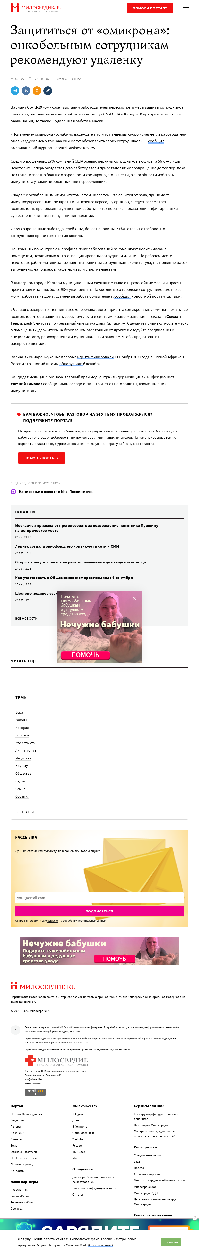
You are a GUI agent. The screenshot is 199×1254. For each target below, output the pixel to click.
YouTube (77, 1139)
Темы (14, 1145)
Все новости (26, 618)
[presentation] (99, 897)
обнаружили (71, 363)
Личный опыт (25, 750)
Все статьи (24, 812)
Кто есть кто (25, 743)
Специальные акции (147, 1155)
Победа (139, 1168)
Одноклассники (83, 1133)
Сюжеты (16, 1139)
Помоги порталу (150, 8)
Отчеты (77, 1194)
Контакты (17, 1171)
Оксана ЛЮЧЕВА (68, 78)
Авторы (16, 1126)
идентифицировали (95, 356)
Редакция (17, 1120)
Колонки (22, 735)
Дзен (75, 1120)
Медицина (23, 758)
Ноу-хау (21, 765)
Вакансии (17, 1133)
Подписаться (100, 911)
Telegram (78, 1114)
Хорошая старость (147, 1174)
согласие (52, 920)
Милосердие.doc (145, 1187)
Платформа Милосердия (151, 1125)
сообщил (156, 141)
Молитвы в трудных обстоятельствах (160, 1180)
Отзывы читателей (24, 1152)
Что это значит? (100, 1245)
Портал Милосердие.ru (26, 1114)
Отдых (20, 781)
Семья (20, 788)
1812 (137, 1161)
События (22, 796)
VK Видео (78, 1152)
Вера (19, 712)
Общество (23, 773)
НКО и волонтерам (24, 1158)
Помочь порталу (41, 458)
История (22, 727)
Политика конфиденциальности (94, 1188)
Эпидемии (18, 483)
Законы (21, 719)
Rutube (77, 1145)
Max (75, 1158)
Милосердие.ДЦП (146, 1193)
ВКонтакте (79, 1126)
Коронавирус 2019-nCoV (43, 483)
